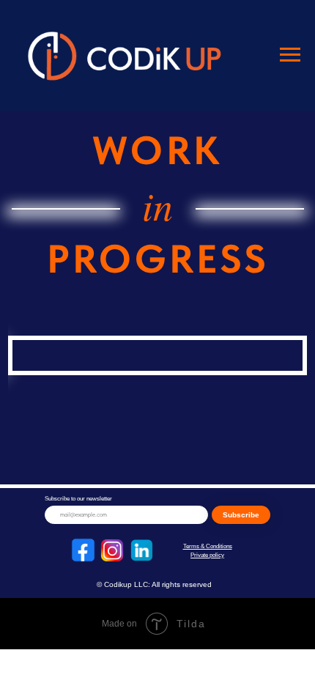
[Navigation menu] (290, 55)
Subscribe (241, 515)
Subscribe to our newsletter (78, 498)
